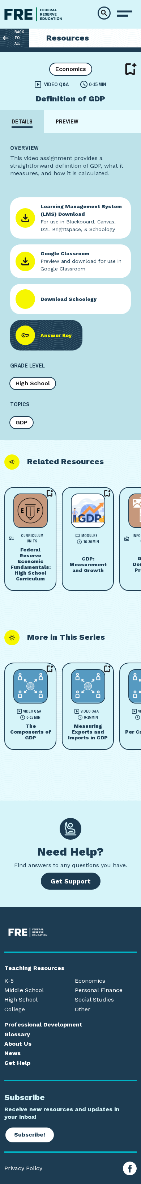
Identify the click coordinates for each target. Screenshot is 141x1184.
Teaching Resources (34, 968)
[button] (104, 13)
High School (33, 383)
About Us (17, 1044)
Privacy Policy (23, 1168)
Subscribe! (29, 1134)
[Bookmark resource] (131, 69)
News (12, 1053)
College (14, 1009)
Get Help (17, 1063)
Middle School (24, 990)
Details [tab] (22, 121)
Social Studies (94, 1000)
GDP (21, 422)
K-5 (9, 981)
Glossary (17, 1034)
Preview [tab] (67, 121)
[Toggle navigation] (124, 13)
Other (82, 1009)
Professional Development (43, 1025)
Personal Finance (99, 990)
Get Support (71, 881)
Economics (70, 69)
